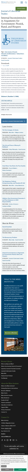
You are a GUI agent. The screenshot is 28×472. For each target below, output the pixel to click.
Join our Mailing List (6, 436)
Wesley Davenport (6, 170)
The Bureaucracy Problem (9, 237)
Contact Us (4, 412)
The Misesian (4, 378)
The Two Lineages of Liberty (10, 130)
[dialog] (14, 463)
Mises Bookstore (5, 397)
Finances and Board (6, 402)
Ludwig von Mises (6, 206)
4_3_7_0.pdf (6, 65)
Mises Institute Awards (6, 395)
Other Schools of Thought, (11, 52)
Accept (20, 469)
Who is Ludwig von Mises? (7, 364)
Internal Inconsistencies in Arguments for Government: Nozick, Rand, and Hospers (13, 254)
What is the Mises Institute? (8, 386)
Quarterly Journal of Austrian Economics (11, 368)
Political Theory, (20, 53)
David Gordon (22, 149)
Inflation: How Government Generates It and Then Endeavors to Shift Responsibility (13, 200)
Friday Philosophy (13, 149)
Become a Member (11, 333)
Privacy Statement (6, 409)
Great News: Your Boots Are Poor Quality (13, 166)
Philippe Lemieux (19, 132)
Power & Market (13, 168)
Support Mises (21, 8)
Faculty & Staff (5, 400)
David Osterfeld (5, 60)
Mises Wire (11, 132)
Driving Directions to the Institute (9, 388)
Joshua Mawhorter (19, 185)
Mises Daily (11, 240)
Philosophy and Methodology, (8, 53)
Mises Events (4, 393)
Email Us (3, 433)
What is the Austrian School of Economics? (11, 366)
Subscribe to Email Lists (7, 405)
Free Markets (4, 55)
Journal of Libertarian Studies (10, 13)
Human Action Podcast (7, 375)
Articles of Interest (13, 204)
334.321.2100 (8, 428)
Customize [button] (3, 466)
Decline (7, 469)
